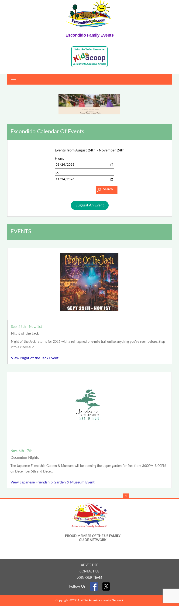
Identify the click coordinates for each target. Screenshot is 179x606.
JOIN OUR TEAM (89, 577)
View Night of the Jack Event (35, 358)
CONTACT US (89, 571)
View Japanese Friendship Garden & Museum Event (52, 482)
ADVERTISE (89, 565)
